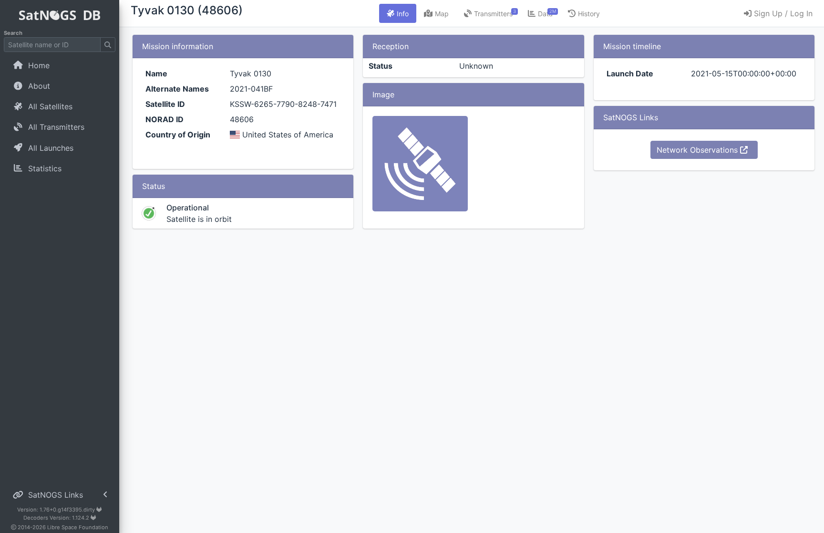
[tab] (397, 13)
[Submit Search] (107, 44)
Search (13, 33)
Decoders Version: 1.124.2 (57, 517)
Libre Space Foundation (77, 527)
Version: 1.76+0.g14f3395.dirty (56, 509)
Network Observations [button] (698, 150)
